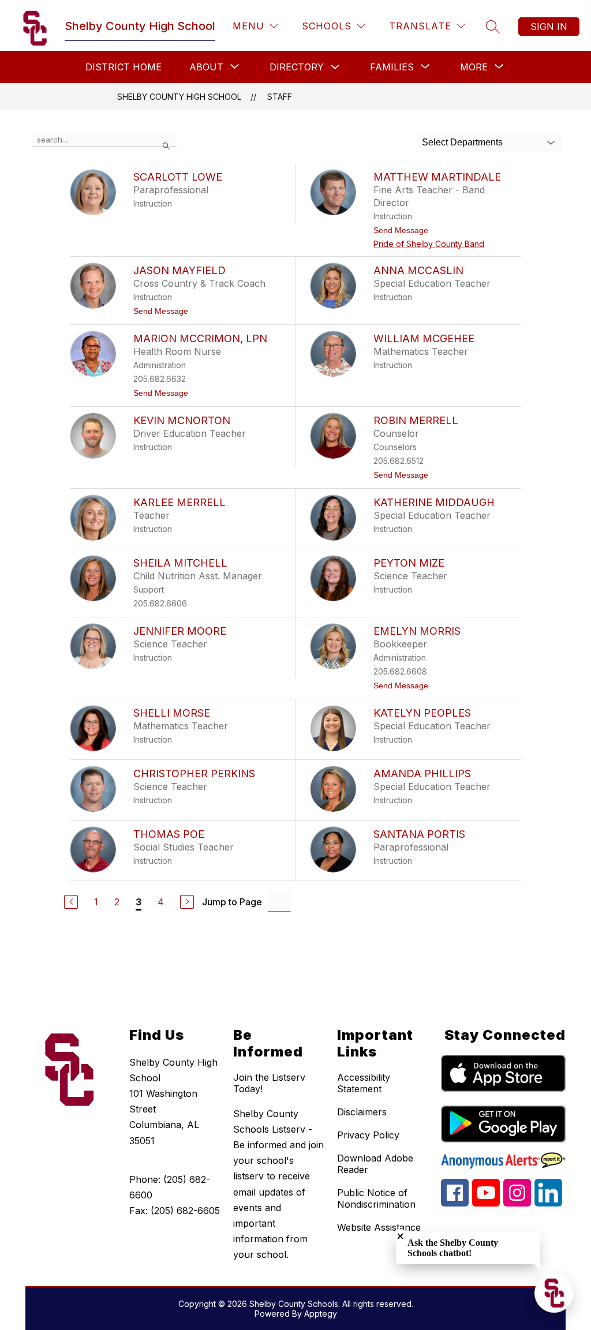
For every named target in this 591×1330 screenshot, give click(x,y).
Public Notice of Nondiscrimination (376, 1198)
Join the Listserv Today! (269, 1083)
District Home (123, 67)
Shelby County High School (179, 97)
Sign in (548, 26)
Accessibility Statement (363, 1083)
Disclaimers (362, 1112)
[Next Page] (187, 902)
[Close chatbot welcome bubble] (400, 1236)
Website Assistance (379, 1227)
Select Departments (462, 142)
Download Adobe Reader (375, 1163)
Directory (297, 67)
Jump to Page (232, 902)
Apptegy (320, 1313)
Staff (279, 97)
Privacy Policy (368, 1135)
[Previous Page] (71, 902)
